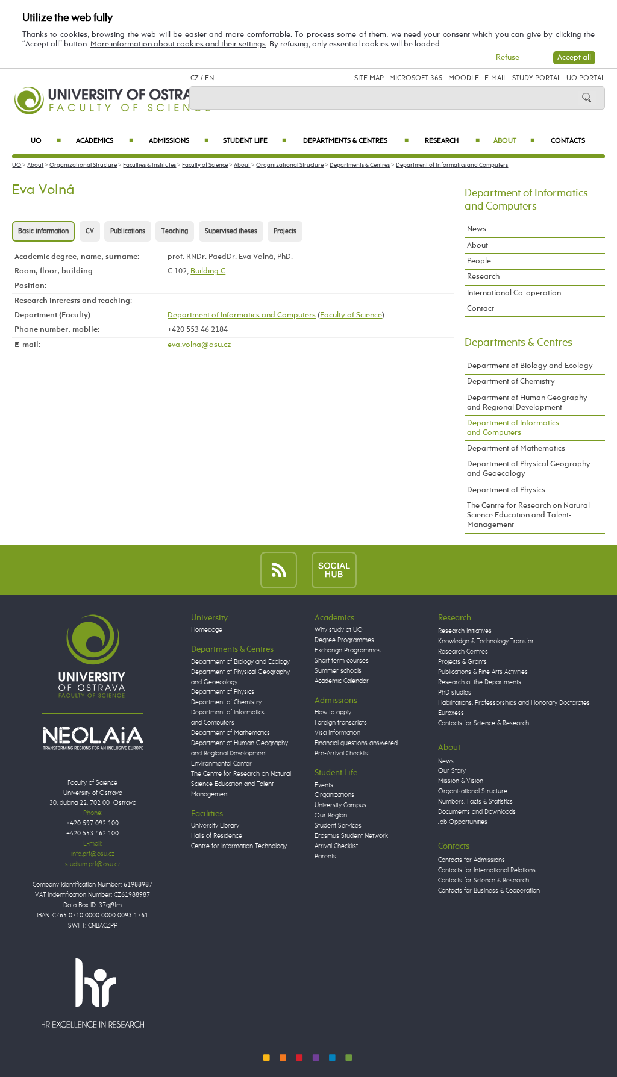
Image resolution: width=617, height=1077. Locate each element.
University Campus (340, 805)
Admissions (178, 141)
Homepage (206, 630)
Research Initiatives (465, 631)
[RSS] (278, 570)
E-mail (495, 78)
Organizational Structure (83, 165)
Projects (285, 231)
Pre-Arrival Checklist (342, 753)
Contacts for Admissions (471, 860)
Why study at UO (339, 630)
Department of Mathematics (516, 448)
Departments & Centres (355, 141)
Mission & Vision (460, 781)
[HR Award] (93, 992)
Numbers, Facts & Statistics (475, 801)
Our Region (331, 815)
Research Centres (463, 651)
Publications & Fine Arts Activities (483, 672)
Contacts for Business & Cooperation (489, 890)
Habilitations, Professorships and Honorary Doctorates (514, 703)
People (479, 261)
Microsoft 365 (416, 78)
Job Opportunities (462, 822)
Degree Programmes (344, 640)
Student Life (254, 141)
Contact (480, 309)
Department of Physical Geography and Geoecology (528, 469)
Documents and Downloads (477, 812)
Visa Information (337, 733)
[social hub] (334, 570)
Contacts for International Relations (487, 870)
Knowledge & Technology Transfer (486, 641)
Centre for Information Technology (239, 846)
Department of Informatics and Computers (452, 165)
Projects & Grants (462, 662)
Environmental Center (221, 763)
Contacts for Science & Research (483, 723)
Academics (104, 141)
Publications (127, 231)
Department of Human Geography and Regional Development (527, 402)
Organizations (334, 795)
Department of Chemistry (511, 382)
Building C (207, 271)
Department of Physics (506, 490)
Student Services (338, 825)
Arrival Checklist (336, 846)
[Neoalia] (93, 737)
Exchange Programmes (348, 650)
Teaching (174, 231)
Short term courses (342, 660)
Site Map (369, 78)
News (476, 229)
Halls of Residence (216, 836)
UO (45, 141)
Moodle (463, 78)
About (513, 141)
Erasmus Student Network (351, 836)
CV (90, 231)
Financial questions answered (356, 743)
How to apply (333, 712)
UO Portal (585, 78)
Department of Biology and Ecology (530, 366)
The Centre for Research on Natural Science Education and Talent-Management (528, 515)
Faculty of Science (205, 165)
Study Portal (536, 78)
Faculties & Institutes (149, 165)
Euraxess (451, 713)
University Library (215, 825)
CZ (194, 78)
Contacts (568, 141)
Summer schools (338, 671)
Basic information (43, 231)
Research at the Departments (479, 682)
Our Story (452, 771)
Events (324, 785)
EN (209, 78)
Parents (325, 856)
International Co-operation (514, 293)
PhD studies (454, 692)
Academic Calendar (342, 681)
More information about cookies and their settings (178, 44)
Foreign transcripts (341, 722)
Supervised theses (231, 231)
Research (452, 141)
